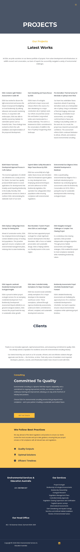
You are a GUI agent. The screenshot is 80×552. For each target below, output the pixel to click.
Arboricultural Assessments (59, 506)
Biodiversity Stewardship (59, 490)
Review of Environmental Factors (59, 514)
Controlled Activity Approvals (59, 498)
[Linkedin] (59, 543)
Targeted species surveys (59, 503)
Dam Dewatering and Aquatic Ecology (59, 509)
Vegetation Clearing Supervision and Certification (59, 501)
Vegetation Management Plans (59, 495)
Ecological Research (59, 493)
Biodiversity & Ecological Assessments (59, 487)
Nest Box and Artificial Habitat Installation (59, 511)
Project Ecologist (59, 485)
